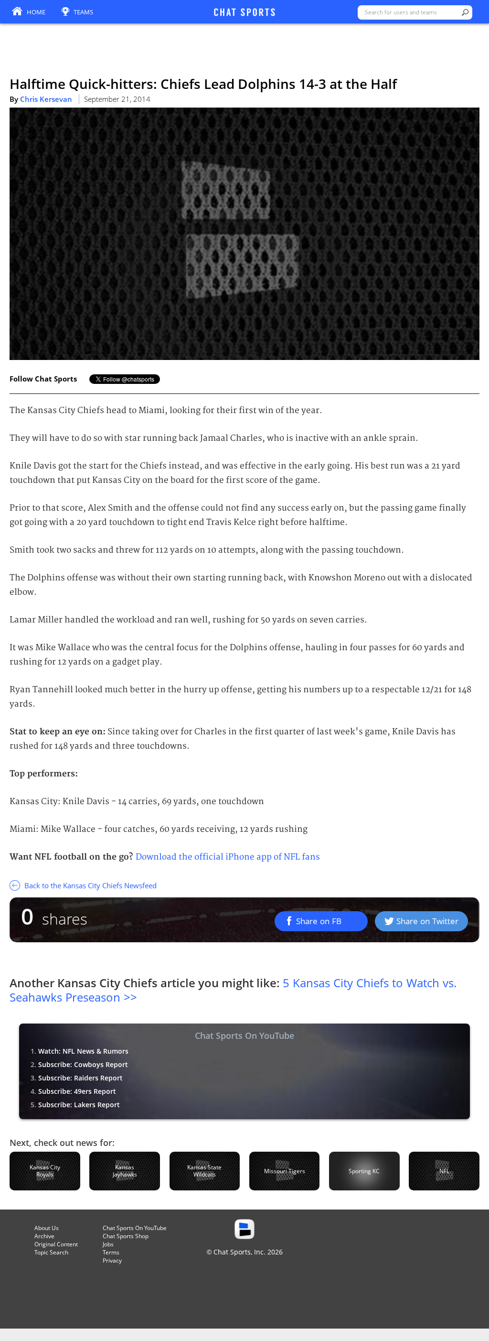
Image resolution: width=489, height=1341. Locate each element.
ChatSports (244, 13)
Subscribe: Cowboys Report (83, 1064)
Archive (44, 1236)
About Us (46, 1228)
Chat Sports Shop (126, 1236)
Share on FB (318, 921)
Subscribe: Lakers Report (79, 1104)
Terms (111, 1252)
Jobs (108, 1244)
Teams (83, 12)
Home (36, 12)
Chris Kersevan (46, 99)
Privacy (112, 1260)
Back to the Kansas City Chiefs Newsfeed (89, 885)
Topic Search (51, 1252)
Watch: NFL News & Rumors (83, 1051)
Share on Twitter (427, 921)
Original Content (56, 1244)
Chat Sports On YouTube (135, 1228)
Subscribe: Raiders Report (80, 1077)
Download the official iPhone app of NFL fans (228, 857)
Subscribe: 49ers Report (77, 1091)
